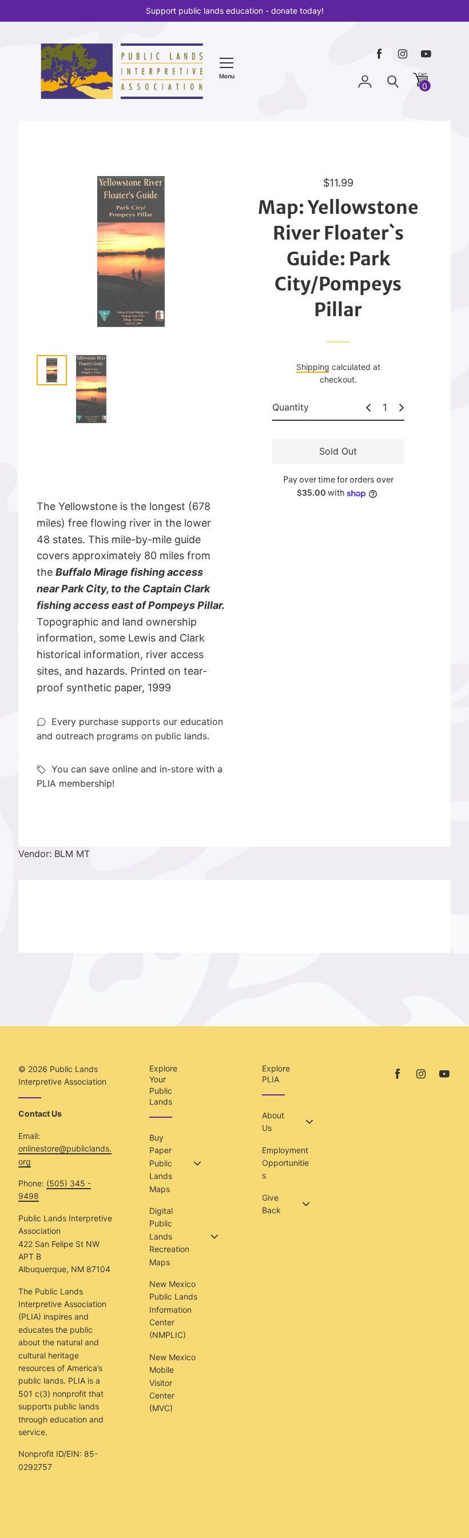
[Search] (393, 82)
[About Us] (309, 1121)
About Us (273, 1121)
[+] (401, 407)
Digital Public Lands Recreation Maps (169, 1236)
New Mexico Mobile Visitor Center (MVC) (172, 1382)
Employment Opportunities (285, 1163)
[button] (420, 83)
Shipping (312, 367)
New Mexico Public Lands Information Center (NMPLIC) (173, 1309)
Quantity (290, 407)
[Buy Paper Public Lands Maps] (197, 1163)
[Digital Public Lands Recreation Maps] (214, 1236)
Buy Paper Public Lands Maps (160, 1163)
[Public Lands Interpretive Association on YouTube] (426, 54)
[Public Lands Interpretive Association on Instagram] (402, 54)
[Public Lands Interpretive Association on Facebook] (379, 54)
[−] (368, 407)
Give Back (271, 1204)
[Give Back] (306, 1204)
